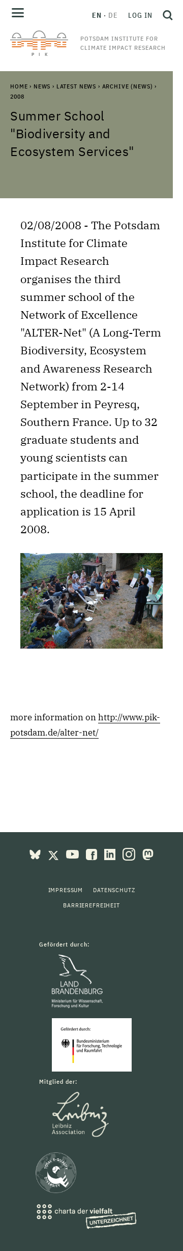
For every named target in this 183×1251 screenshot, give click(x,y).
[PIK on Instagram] (130, 853)
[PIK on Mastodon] (148, 853)
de (113, 15)
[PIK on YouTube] (73, 853)
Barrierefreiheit (91, 905)
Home (18, 86)
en (97, 15)
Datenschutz (114, 890)
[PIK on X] (54, 853)
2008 (17, 96)
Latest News (76, 86)
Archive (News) (127, 86)
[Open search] (165, 15)
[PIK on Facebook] (92, 853)
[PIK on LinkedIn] (110, 853)
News (42, 86)
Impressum (65, 890)
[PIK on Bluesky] (36, 853)
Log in (140, 15)
